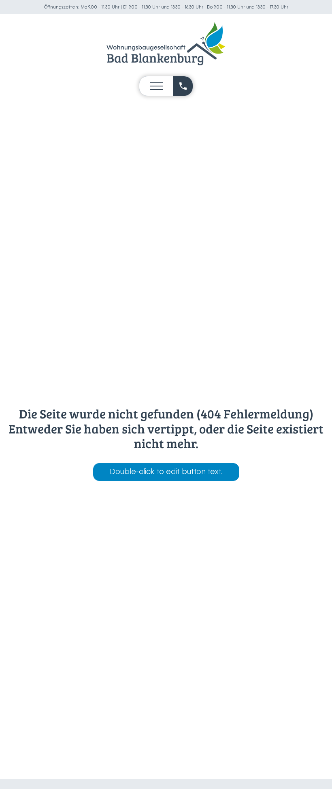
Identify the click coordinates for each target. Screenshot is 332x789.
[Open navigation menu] (156, 86)
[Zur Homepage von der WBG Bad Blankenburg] (165, 43)
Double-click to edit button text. (166, 472)
